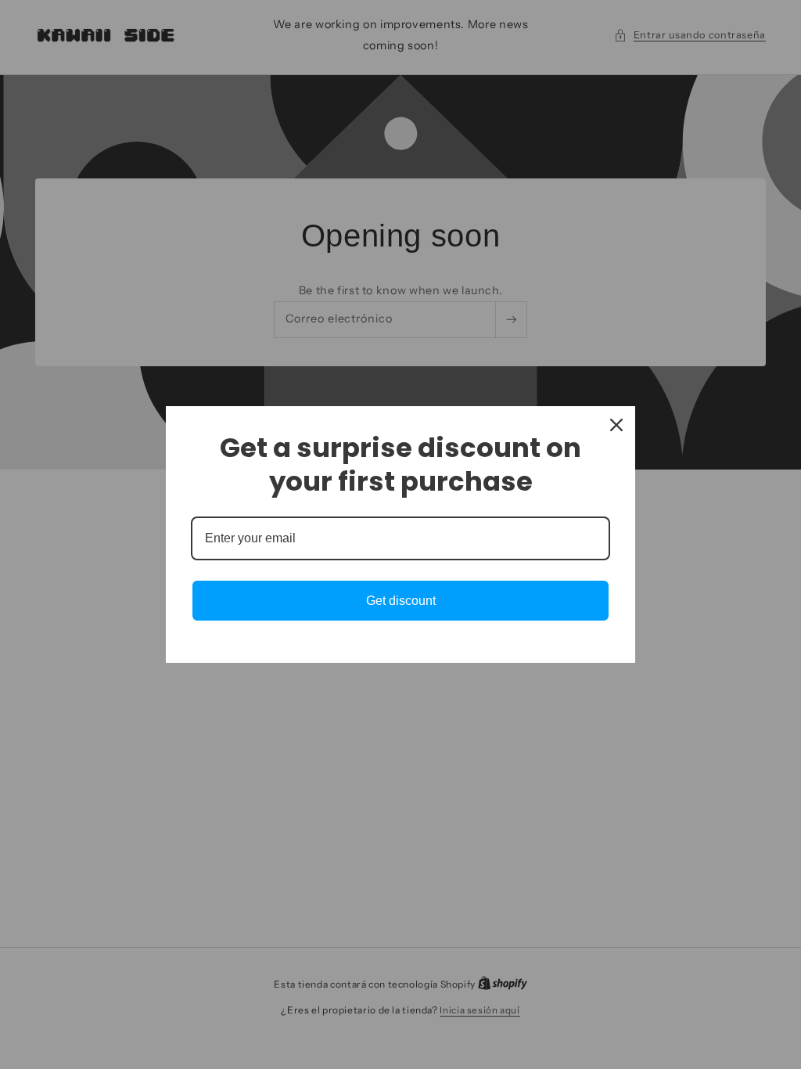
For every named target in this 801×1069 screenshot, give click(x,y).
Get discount (401, 600)
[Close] (616, 425)
